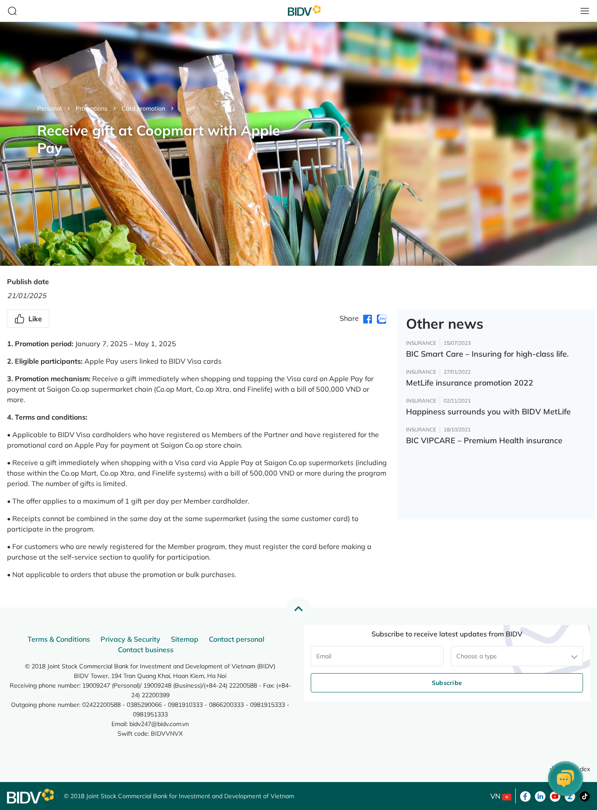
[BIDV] (31, 796)
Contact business (146, 649)
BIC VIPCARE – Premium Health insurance (484, 440)
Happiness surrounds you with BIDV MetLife (488, 412)
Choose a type (476, 656)
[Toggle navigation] (585, 11)
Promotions (92, 108)
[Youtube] (555, 795)
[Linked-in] (540, 795)
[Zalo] (570, 795)
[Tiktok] (585, 795)
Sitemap (184, 639)
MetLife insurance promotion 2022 (469, 383)
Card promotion (143, 108)
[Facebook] (525, 795)
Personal (49, 108)
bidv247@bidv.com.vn (159, 724)
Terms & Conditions (59, 639)
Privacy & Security (130, 639)
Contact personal (236, 639)
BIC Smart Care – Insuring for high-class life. (487, 354)
